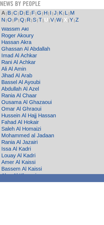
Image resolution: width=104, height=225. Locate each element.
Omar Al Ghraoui (21, 109)
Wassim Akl (15, 29)
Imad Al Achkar (19, 55)
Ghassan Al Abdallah (25, 49)
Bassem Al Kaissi (21, 169)
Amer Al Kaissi (18, 162)
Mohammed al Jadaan (27, 135)
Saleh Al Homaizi (21, 129)
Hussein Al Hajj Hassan (28, 115)
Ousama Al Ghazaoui (26, 102)
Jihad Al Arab (16, 75)
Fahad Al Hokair (20, 122)
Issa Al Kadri (16, 149)
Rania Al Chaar (19, 95)
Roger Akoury (17, 35)
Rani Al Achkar (18, 62)
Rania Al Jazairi (19, 142)
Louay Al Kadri (18, 155)
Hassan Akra (16, 42)
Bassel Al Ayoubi (20, 82)
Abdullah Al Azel (20, 89)
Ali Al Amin (13, 69)
